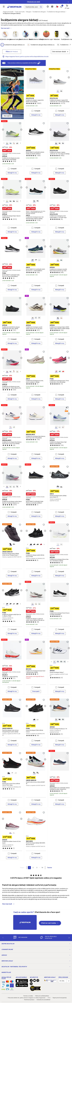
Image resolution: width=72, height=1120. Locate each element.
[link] (7, 116)
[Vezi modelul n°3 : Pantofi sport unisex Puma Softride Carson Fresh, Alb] (15, 772)
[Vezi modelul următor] (69, 77)
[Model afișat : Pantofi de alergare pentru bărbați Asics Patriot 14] (58, 486)
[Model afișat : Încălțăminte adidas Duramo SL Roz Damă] (10, 832)
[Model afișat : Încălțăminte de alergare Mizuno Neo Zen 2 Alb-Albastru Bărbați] (58, 544)
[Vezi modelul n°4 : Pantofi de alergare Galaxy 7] (64, 661)
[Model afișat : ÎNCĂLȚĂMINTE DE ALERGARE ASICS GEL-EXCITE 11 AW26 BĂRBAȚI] (32, 260)
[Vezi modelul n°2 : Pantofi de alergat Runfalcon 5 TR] (59, 719)
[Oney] (3, 989)
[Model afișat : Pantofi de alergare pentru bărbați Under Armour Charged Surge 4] (10, 544)
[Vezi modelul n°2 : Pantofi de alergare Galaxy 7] (58, 661)
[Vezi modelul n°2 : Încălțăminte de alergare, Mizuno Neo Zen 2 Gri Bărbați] (61, 544)
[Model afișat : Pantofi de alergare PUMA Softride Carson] (34, 719)
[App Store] (22, 982)
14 (42, 867)
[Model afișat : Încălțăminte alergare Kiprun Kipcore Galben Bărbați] (7, 201)
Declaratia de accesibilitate (43, 999)
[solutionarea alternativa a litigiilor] (50, 981)
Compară (37, 111)
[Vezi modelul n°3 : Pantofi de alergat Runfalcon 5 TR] (63, 719)
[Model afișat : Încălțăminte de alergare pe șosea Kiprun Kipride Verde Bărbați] (7, 143)
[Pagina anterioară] (3, 937)
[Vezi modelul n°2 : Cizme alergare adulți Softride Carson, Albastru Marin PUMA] (37, 719)
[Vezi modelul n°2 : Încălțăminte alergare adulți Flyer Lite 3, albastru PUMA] (10, 603)
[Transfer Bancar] (3, 986)
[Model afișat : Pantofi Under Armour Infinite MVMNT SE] (34, 772)
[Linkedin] (31, 984)
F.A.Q (49, 997)
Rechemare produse (29, 999)
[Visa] (3, 982)
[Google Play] (22, 986)
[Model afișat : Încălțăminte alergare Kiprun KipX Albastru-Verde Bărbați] (56, 427)
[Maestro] (12, 982)
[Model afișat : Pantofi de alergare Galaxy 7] (54, 661)
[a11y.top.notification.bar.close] (68, 2)
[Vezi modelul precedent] (50, 77)
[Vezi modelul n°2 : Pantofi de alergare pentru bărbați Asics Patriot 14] (61, 486)
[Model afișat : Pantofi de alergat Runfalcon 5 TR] (56, 719)
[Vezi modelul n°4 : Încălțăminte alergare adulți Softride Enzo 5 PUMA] (41, 544)
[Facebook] (31, 981)
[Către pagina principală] (14, 6)
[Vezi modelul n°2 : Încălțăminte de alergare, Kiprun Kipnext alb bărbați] (59, 427)
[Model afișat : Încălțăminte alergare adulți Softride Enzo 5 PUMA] (31, 544)
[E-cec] (12, 986)
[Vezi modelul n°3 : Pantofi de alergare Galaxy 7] (61, 661)
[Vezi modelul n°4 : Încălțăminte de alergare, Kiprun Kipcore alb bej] (17, 201)
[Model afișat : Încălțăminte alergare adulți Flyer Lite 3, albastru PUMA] (7, 603)
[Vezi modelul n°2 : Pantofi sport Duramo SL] (14, 832)
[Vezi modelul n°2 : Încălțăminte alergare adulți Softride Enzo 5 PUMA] (34, 544)
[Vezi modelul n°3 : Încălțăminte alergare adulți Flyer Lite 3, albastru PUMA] (14, 603)
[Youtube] (34, 981)
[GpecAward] (35, 990)
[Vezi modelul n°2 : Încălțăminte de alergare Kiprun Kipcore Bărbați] (10, 201)
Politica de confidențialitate (42, 996)
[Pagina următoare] (69, 937)
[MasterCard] (7, 982)
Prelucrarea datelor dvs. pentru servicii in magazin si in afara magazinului (26, 997)
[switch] (4, 63)
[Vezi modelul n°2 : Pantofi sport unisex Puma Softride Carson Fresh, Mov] (12, 772)
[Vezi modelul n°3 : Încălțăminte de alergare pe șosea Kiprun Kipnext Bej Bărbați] (63, 427)
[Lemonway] (12, 989)
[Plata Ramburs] (7, 989)
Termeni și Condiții (28, 996)
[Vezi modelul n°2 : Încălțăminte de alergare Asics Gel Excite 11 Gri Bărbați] (36, 260)
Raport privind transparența (60, 997)
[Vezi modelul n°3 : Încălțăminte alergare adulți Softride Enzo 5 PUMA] (37, 544)
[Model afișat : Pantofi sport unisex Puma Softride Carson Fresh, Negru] (9, 772)
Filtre (12, 51)
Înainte (49, 867)
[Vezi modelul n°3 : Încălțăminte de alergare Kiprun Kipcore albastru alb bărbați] (14, 201)
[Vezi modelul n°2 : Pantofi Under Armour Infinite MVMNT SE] (37, 772)
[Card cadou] (7, 986)
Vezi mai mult (5, 28)
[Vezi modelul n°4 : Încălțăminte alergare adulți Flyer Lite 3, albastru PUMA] (17, 603)
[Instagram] (37, 981)
